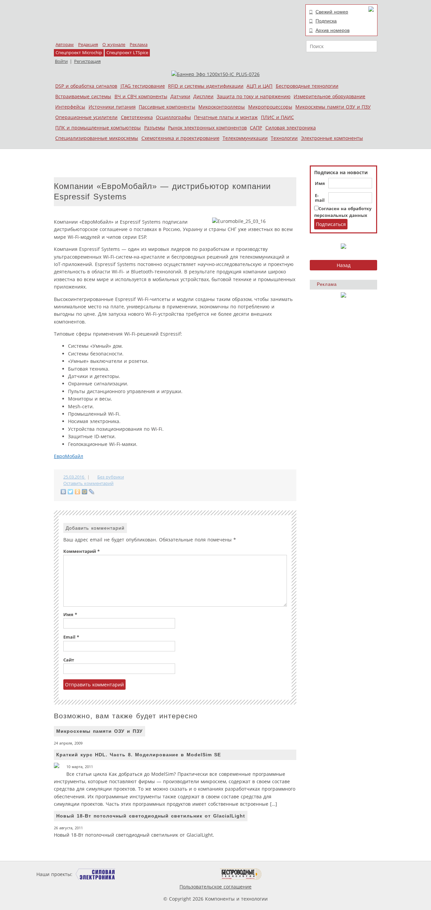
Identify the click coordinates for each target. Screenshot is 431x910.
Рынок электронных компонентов (207, 127)
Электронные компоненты (332, 138)
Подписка (326, 21)
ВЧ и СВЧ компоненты (140, 96)
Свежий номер (332, 11)
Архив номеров (333, 30)
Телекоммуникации (245, 138)
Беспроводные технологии (307, 86)
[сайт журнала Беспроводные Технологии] (241, 874)
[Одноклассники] (77, 491)
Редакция (88, 44)
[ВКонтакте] (63, 491)
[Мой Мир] (84, 491)
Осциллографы (173, 117)
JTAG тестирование (143, 86)
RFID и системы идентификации (205, 86)
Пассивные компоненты (167, 107)
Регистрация (87, 61)
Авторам (65, 44)
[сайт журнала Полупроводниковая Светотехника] (188, 874)
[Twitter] (70, 491)
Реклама (138, 44)
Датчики (180, 96)
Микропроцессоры (270, 107)
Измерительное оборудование (329, 96)
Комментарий (81, 551)
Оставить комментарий (88, 483)
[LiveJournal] (91, 491)
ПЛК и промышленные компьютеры (98, 127)
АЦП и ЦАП (259, 86)
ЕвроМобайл (68, 456)
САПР (256, 127)
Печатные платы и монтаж (226, 117)
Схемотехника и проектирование (180, 138)
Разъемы (154, 127)
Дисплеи (203, 96)
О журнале (113, 44)
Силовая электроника (290, 127)
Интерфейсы (70, 107)
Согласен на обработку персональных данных (342, 212)
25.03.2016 (74, 477)
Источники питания (112, 107)
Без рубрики (110, 477)
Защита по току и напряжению (254, 96)
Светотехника (137, 117)
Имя (320, 183)
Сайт (68, 660)
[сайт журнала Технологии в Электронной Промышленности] (139, 874)
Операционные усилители (86, 117)
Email (71, 637)
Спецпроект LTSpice (127, 52)
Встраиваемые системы (83, 96)
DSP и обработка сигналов (86, 86)
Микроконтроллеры (221, 107)
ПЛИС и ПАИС (277, 117)
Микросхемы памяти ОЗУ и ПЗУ (333, 107)
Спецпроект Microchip (79, 52)
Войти (61, 61)
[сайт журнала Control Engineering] (285, 874)
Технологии (284, 138)
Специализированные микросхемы (96, 138)
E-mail (320, 198)
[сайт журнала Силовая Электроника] (95, 874)
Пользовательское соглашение (215, 886)
